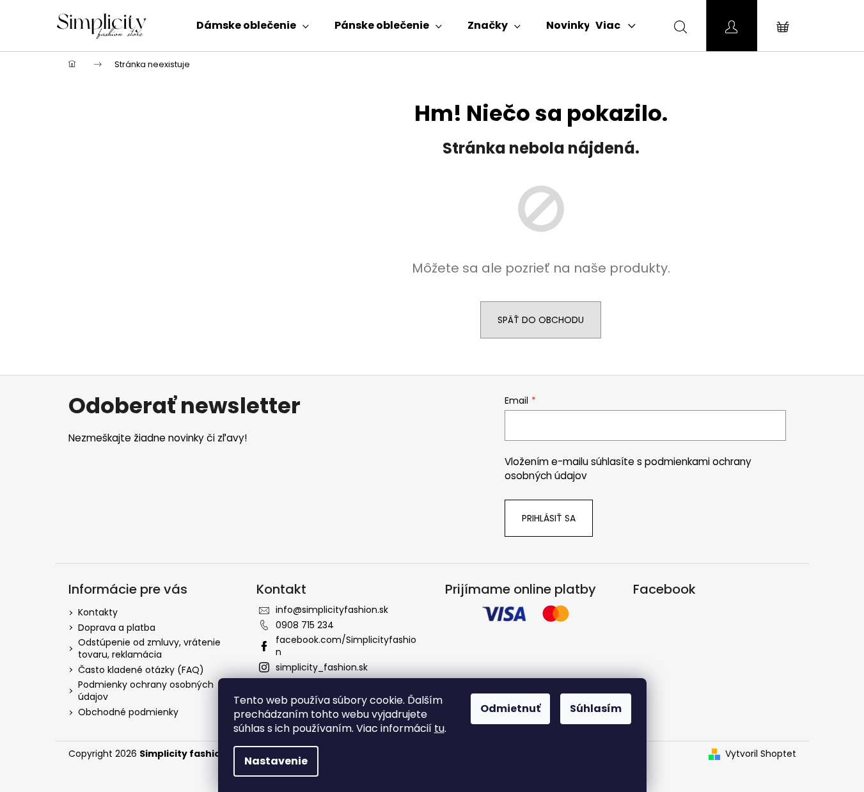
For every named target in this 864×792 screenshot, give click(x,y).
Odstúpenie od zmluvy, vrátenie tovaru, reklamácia (149, 648)
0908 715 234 (305, 625)
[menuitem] (253, 25)
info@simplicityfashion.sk (332, 609)
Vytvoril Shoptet (760, 754)
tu (439, 728)
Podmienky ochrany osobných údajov (146, 690)
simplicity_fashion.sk (322, 667)
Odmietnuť (510, 708)
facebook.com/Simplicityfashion (346, 645)
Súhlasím (596, 708)
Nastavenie (276, 761)
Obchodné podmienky (128, 712)
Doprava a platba (116, 627)
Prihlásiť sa (549, 518)
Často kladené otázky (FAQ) (141, 669)
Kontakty (98, 612)
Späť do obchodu (541, 319)
